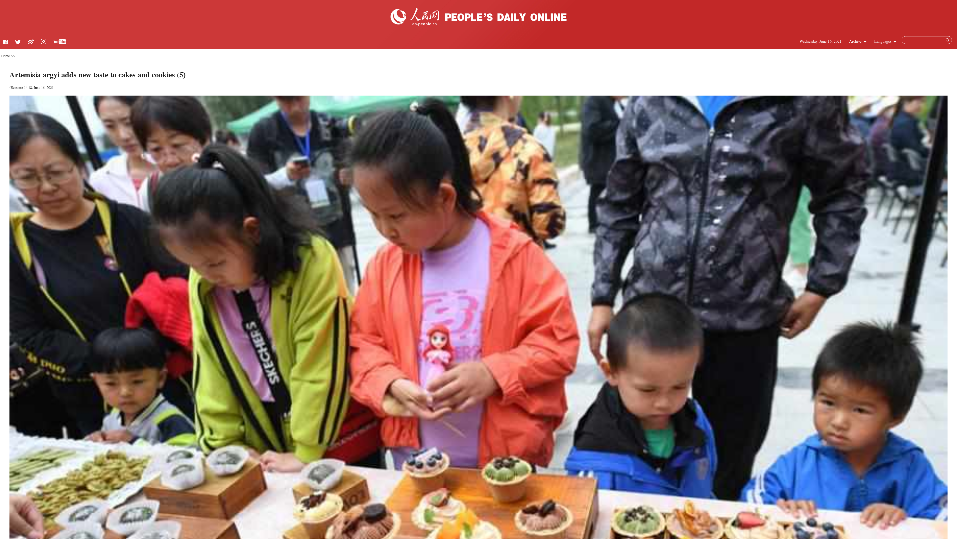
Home (5, 55)
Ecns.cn (16, 87)
